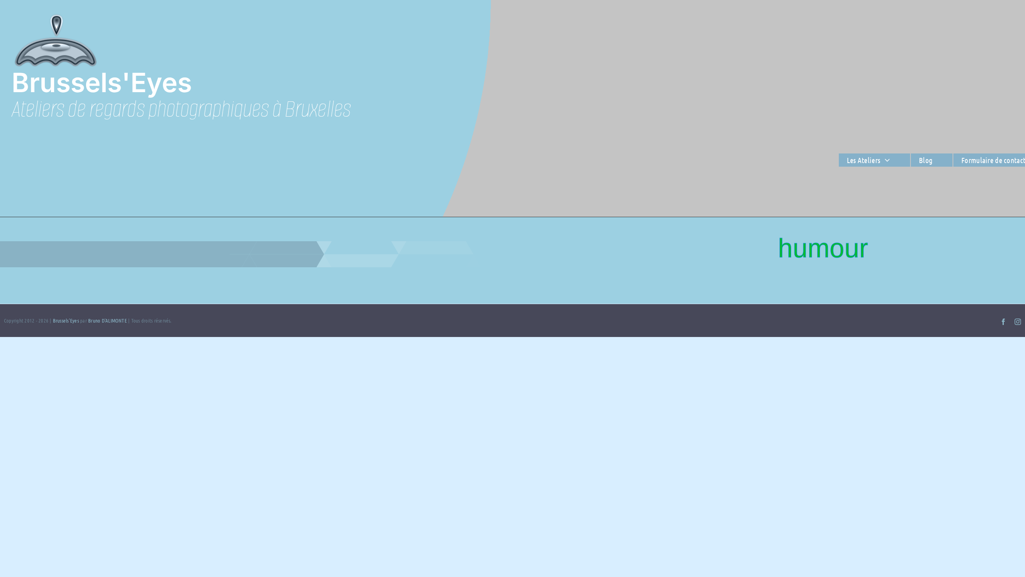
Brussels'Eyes (66, 320)
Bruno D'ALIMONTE (107, 320)
